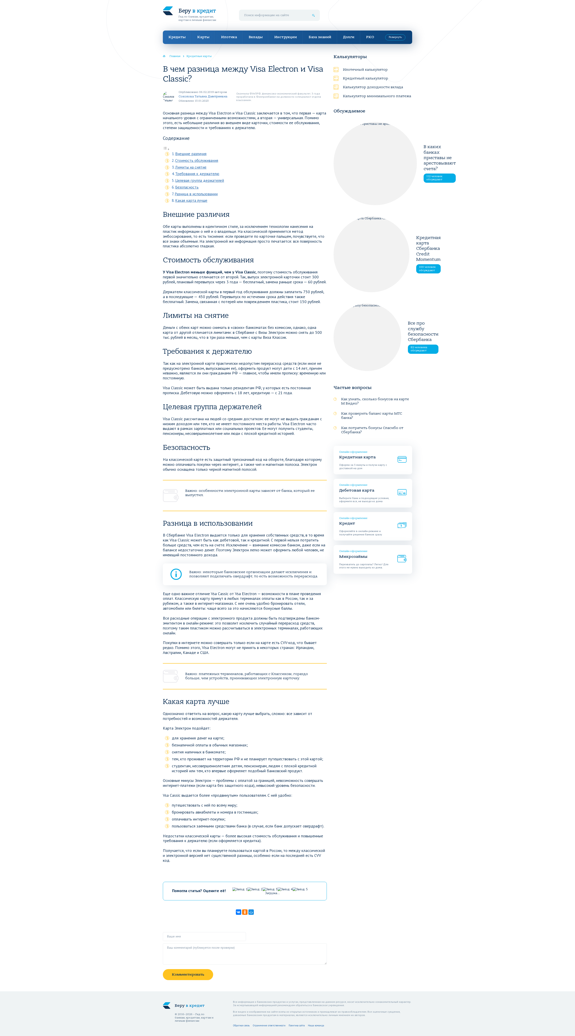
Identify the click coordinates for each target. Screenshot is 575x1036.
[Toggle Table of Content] (166, 149)
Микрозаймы (353, 556)
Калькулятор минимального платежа (377, 96)
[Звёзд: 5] (300, 889)
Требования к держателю (197, 173)
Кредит (347, 523)
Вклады (256, 37)
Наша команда (316, 1025)
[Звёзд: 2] (255, 889)
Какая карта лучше (191, 200)
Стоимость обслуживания (196, 160)
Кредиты (177, 37)
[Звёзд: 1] (240, 889)
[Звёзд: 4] (285, 889)
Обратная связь (241, 1025)
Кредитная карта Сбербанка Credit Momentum (428, 248)
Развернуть (395, 37)
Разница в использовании (196, 193)
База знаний (320, 37)
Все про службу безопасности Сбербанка (423, 331)
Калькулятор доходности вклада (373, 87)
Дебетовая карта (356, 490)
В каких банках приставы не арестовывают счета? (440, 157)
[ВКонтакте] (238, 912)
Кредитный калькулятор (365, 78)
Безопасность (187, 187)
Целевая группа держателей (199, 180)
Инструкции (285, 37)
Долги (348, 37)
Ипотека (229, 37)
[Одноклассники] (245, 912)
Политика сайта (297, 1025)
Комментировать (188, 974)
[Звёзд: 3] (270, 889)
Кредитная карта (357, 457)
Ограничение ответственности (269, 1025)
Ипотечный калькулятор (365, 70)
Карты (203, 37)
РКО (370, 37)
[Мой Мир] (251, 912)
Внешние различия (190, 153)
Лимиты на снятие (190, 167)
